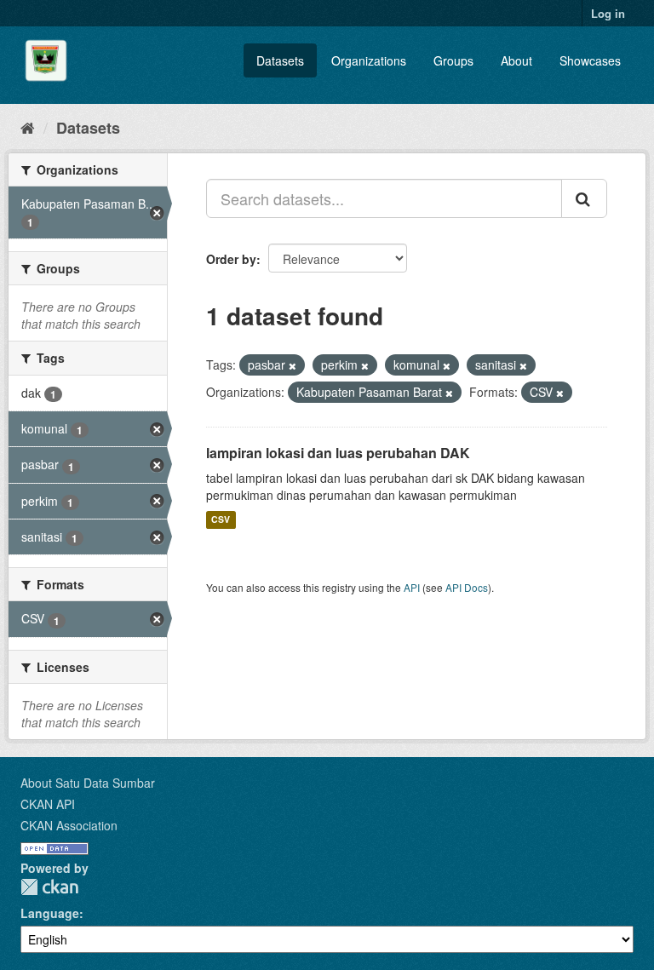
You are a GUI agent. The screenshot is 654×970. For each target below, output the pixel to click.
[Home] (27, 127)
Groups (453, 60)
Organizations (368, 60)
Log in (608, 13)
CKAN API (47, 803)
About (516, 60)
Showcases (590, 60)
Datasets (280, 60)
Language (49, 912)
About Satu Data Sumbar (87, 782)
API (412, 587)
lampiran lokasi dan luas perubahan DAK (338, 452)
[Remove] (292, 365)
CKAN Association (69, 825)
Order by (231, 258)
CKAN (49, 887)
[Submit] (584, 198)
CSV (220, 520)
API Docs (466, 587)
